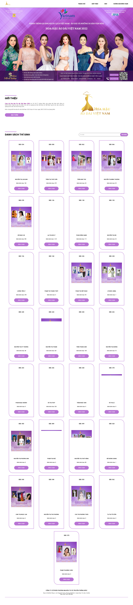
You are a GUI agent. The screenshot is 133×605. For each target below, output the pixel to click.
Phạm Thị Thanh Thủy (51, 291)
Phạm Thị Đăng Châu (66, 570)
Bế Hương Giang (112, 458)
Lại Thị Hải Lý (51, 235)
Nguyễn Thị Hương (111, 347)
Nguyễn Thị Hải (111, 235)
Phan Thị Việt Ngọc (82, 291)
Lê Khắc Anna (111, 291)
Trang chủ (81, 4)
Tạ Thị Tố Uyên (111, 514)
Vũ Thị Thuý (51, 402)
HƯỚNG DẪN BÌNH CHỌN (120, 4)
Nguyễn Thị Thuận (51, 347)
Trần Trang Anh (81, 347)
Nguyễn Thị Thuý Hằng (82, 458)
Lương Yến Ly (21, 291)
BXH (106, 4)
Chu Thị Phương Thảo (81, 514)
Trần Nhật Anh (81, 402)
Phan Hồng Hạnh (81, 235)
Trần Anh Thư (81, 179)
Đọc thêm (14, 115)
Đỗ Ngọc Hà (21, 235)
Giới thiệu (95, 4)
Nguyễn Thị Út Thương (21, 347)
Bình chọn (21, 188)
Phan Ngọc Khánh (21, 402)
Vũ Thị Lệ (111, 402)
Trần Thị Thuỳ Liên (51, 179)
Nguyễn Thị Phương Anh (21, 458)
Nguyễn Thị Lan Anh (21, 179)
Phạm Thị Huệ (51, 458)
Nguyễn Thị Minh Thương (111, 179)
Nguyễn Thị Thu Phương (51, 514)
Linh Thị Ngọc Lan (21, 514)
